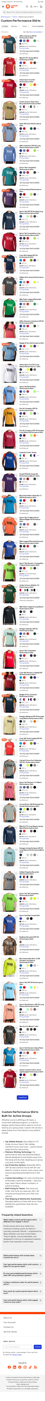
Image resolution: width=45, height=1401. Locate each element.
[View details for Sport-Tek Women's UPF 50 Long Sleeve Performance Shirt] (9, 1013)
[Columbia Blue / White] (20, 699)
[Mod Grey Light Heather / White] (34, 106)
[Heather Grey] (24, 633)
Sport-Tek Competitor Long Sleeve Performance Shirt (29, 234)
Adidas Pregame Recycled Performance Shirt (29, 873)
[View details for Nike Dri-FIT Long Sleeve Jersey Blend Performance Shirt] (9, 834)
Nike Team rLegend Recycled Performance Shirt (30, 300)
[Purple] (34, 194)
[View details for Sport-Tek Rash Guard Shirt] (9, 924)
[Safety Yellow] (24, 809)
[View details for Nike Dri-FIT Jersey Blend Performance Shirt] (9, 66)
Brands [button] (14, 26)
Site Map (36, 1377)
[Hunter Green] (34, 633)
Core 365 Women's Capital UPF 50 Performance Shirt (30, 674)
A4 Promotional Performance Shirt (30, 190)
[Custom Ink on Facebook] (9, 1367)
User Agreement (23, 1384)
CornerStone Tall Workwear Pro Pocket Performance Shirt (31, 805)
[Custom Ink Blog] (35, 1367)
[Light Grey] (31, 809)
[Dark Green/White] (31, 455)
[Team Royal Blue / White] (20, 877)
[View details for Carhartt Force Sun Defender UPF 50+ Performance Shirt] (9, 769)
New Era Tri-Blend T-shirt (28, 1026)
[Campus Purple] (34, 260)
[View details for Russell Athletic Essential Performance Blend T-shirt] (9, 482)
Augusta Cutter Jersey (28, 452)
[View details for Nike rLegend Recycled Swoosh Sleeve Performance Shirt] (9, 549)
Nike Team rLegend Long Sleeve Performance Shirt (31, 608)
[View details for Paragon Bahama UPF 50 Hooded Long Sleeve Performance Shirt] (9, 725)
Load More (23, 1097)
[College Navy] (34, 62)
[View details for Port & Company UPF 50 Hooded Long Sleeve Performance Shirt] (9, 439)
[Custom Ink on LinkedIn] (14, 1367)
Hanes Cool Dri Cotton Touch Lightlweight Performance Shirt (31, 1071)
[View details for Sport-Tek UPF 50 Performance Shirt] (9, 991)
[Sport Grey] (24, 282)
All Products (5, 17)
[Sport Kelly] (31, 128)
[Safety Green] (31, 84)
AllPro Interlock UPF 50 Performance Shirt (27, 37)
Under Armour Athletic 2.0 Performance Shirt (29, 586)
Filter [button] (6, 26)
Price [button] (25, 26)
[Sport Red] (24, 128)
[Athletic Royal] (20, 1074)
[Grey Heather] (24, 1053)
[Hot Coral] (24, 346)
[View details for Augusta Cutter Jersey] (9, 461)
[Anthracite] (31, 831)
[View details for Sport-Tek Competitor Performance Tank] (9, 659)
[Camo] (20, 942)
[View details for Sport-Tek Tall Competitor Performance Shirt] (9, 902)
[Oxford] (24, 479)
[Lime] (34, 150)
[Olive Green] (34, 326)
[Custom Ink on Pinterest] (19, 1367)
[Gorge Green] (34, 546)
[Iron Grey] (34, 655)
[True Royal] (20, 172)
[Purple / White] (34, 455)
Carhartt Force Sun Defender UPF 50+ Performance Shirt (30, 761)
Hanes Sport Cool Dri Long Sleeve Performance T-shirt (29, 366)
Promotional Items (25, 1377)
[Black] (31, 369)
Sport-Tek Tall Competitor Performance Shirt (29, 895)
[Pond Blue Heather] (20, 524)
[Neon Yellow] (34, 898)
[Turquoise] (20, 500)
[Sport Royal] (20, 128)
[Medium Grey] (34, 855)
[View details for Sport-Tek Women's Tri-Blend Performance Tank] (9, 791)
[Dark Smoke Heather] (24, 546)
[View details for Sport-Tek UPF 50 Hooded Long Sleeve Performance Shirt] (9, 220)
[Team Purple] (34, 413)
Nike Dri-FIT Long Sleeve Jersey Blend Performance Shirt (31, 827)
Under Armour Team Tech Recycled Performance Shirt (30, 103)
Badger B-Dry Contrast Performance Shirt (28, 696)
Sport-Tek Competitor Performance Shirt (27, 169)
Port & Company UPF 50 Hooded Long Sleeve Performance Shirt (31, 431)
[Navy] (20, 84)
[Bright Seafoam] (27, 216)
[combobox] (22, 12)
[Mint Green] (31, 721)
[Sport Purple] (34, 128)
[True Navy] (34, 216)
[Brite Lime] (27, 765)
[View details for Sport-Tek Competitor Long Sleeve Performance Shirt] (9, 242)
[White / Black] (24, 590)
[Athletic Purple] (34, 1074)
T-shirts (14, 17)
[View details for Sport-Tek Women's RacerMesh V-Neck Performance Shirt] (9, 1056)
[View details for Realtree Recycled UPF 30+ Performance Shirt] (9, 945)
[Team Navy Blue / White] (27, 877)
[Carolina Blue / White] (20, 106)
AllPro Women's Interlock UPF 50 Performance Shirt (31, 322)
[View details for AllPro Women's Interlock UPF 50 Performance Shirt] (9, 329)
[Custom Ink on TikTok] (30, 1367)
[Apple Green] (34, 304)
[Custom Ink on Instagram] (25, 1367)
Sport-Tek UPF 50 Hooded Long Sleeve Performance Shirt (31, 212)
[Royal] (20, 40)
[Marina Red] (24, 260)
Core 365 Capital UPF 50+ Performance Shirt (28, 256)
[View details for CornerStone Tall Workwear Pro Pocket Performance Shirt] (9, 812)
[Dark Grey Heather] (27, 787)
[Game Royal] (20, 62)
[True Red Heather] (27, 524)
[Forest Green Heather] (34, 524)
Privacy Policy (13, 1382)
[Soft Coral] (31, 216)
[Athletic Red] (24, 1074)
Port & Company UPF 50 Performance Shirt (28, 409)
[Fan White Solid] (24, 1029)
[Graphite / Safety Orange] (34, 699)
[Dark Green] (34, 479)
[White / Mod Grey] (27, 106)
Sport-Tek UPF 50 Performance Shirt (31, 983)
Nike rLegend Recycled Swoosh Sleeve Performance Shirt (31, 542)
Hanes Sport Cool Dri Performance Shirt (27, 81)
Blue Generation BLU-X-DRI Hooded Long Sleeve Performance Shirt (29, 960)
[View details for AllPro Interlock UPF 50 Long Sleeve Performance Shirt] (9, 154)
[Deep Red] (24, 84)
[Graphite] (34, 369)
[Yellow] (34, 987)
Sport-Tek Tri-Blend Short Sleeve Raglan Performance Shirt (29, 519)
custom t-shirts (33, 1380)
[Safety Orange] (34, 84)
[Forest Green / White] (31, 106)
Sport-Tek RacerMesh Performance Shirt (27, 388)
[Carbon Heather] (24, 304)
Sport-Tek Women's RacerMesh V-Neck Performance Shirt (31, 1049)
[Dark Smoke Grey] (27, 918)
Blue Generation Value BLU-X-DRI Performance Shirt (30, 497)
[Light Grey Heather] (31, 787)
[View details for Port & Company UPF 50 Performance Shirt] (9, 417)
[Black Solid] (34, 1029)
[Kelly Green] (34, 40)
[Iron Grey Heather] (24, 238)
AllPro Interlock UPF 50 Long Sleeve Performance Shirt (30, 147)
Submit (37, 1347)
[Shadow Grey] (27, 1029)
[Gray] (34, 965)
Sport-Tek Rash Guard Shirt (29, 915)
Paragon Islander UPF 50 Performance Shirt (28, 630)
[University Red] (24, 62)
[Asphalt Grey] (34, 765)
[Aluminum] (31, 855)
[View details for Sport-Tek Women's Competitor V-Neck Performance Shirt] (9, 571)
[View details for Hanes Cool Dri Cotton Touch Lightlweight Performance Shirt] (9, 1078)
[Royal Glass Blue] (20, 765)
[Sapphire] (20, 282)
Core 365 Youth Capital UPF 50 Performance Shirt (30, 739)
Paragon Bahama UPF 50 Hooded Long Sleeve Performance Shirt (31, 717)
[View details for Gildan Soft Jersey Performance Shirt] (9, 285)
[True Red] (27, 172)
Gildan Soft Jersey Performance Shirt (31, 278)
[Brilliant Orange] (31, 62)
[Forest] (31, 677)
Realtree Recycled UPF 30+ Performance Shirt (29, 938)
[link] (11, 6)
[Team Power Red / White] (24, 877)
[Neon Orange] (34, 435)
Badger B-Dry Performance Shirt (31, 343)
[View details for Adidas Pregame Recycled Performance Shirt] (9, 880)
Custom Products (12, 1377)
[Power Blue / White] (20, 455)
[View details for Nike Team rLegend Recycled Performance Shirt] (9, 307)
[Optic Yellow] (27, 965)
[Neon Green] (34, 391)
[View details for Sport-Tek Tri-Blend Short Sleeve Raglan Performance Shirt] (9, 526)
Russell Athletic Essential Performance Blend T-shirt (29, 475)
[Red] (27, 40)
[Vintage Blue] (20, 479)
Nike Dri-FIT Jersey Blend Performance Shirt (28, 59)
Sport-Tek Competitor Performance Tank (27, 652)
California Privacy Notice (28, 1382)
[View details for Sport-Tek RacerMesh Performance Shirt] (9, 395)
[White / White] (27, 455)
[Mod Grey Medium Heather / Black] (31, 590)
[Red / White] (24, 106)
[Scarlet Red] (24, 194)
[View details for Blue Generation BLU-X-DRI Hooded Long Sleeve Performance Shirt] (9, 967)
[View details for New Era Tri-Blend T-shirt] (9, 1035)
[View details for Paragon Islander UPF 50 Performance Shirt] (9, 637)
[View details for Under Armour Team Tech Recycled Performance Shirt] (9, 110)
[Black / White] (34, 590)
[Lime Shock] (34, 238)
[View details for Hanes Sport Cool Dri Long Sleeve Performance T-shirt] (9, 373)
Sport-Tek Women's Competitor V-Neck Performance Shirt (31, 564)
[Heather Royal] (24, 40)
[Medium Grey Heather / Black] (31, 877)
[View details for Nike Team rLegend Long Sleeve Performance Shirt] (9, 615)
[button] (16, 37)
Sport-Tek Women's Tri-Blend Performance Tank (30, 783)
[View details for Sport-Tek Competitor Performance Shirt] (9, 176)
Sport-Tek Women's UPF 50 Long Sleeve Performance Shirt (31, 1005)
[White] (31, 40)
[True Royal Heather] (24, 172)
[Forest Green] (34, 172)
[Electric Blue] (20, 260)
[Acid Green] (31, 260)
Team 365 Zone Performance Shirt (30, 125)
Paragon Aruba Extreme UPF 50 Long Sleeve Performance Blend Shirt (31, 850)
